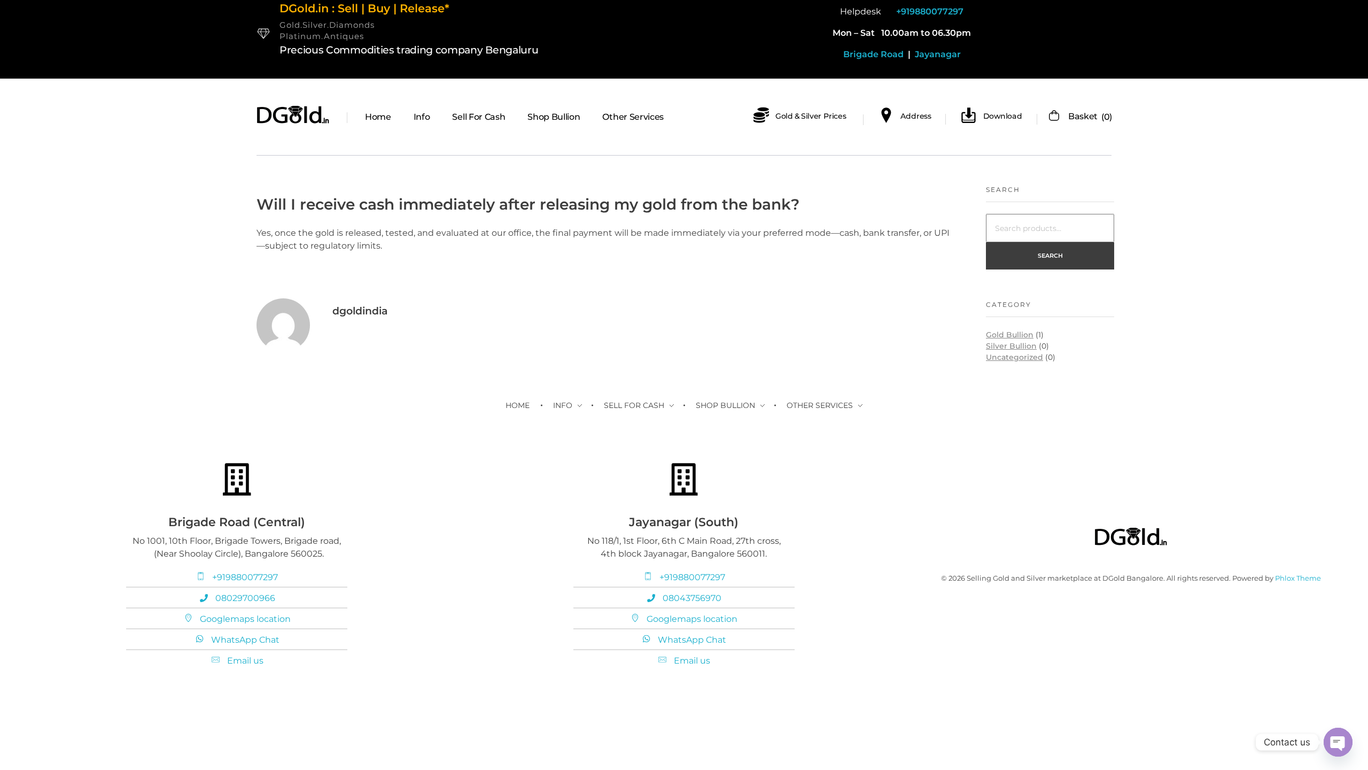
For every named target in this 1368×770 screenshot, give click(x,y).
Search (1050, 255)
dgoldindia (360, 311)
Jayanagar (937, 54)
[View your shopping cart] (1054, 116)
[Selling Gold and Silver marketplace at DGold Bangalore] (293, 115)
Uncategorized (1014, 357)
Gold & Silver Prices (810, 115)
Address (915, 115)
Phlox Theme (1298, 578)
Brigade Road (873, 54)
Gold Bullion (1009, 335)
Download (1002, 115)
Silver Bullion (1011, 346)
